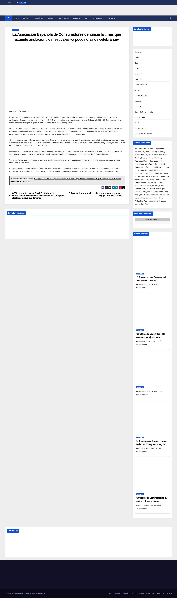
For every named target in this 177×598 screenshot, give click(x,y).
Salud (50, 18)
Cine (86, 18)
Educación (139, 79)
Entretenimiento (141, 85)
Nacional (138, 101)
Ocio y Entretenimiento (144, 112)
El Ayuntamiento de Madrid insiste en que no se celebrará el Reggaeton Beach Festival (95, 194)
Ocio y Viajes (63, 18)
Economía (39, 18)
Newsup (32, 594)
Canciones (97, 18)
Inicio (16, 18)
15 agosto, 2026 (144, 341)
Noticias (27, 18)
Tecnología (139, 128)
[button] (170, 18)
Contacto (110, 18)
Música (137, 90)
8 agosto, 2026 (144, 448)
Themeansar (41, 594)
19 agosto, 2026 (144, 284)
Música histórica (141, 96)
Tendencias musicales (143, 134)
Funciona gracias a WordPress (15, 594)
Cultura (76, 18)
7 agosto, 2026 (144, 505)
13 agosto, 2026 (144, 391)
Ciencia (138, 58)
